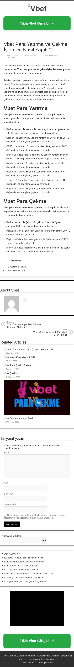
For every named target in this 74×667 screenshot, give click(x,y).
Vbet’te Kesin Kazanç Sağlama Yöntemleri (23, 561)
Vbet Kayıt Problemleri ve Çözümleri (20, 569)
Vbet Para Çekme (17, 270)
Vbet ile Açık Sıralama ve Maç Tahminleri (22, 577)
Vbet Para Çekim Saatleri (18, 365)
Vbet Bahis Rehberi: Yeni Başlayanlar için (23, 557)
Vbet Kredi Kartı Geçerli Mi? (19, 357)
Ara (44, 540)
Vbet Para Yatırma (17, 267)
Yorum (8, 452)
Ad (6, 483)
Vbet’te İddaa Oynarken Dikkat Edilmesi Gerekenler (28, 573)
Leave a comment (50, 55)
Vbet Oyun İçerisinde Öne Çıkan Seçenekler (24, 581)
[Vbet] (37, 8)
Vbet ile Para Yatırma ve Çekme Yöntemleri (28, 349)
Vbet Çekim (10, 373)
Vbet (11, 655)
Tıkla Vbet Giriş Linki (37, 23)
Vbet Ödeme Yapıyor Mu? (18, 418)
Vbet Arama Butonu (12, 536)
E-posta (8, 493)
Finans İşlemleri (30, 55)
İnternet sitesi (10, 504)
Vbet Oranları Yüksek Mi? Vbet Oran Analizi (50, 332)
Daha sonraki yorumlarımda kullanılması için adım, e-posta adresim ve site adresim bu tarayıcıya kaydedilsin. (35, 516)
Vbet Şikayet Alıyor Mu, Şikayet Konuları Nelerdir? (24, 324)
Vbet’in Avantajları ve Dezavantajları (20, 565)
